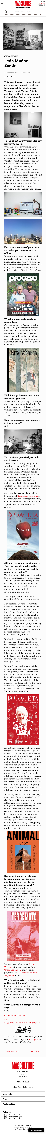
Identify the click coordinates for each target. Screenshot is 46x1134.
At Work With (9, 77)
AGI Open (33, 1039)
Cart (43, 2)
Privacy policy (19, 1125)
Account (41, 5)
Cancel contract (36, 1130)
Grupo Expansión (12, 969)
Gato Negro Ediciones (27, 496)
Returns (28, 1125)
